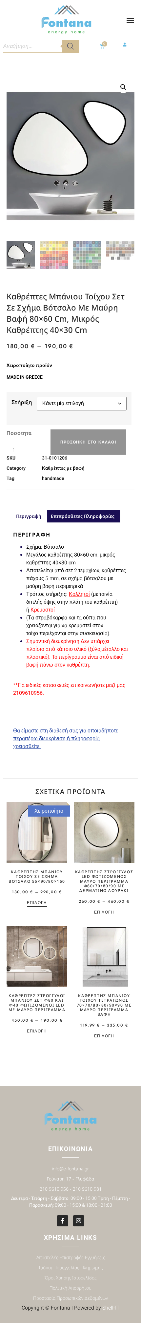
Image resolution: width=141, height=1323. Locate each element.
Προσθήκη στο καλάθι (88, 442)
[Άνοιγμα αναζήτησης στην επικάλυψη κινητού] (41, 46)
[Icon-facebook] (62, 1220)
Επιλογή (37, 903)
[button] (130, 20)
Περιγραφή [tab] (28, 516)
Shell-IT (111, 1308)
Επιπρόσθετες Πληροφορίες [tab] (82, 516)
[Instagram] (78, 1220)
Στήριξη (21, 402)
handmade (53, 478)
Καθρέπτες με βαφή (63, 468)
